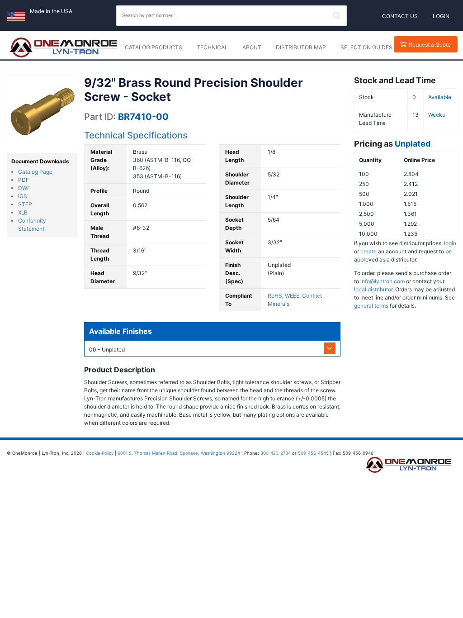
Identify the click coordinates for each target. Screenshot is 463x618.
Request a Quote (430, 44)
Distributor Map (301, 47)
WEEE (292, 295)
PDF (23, 179)
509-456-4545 (313, 453)
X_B (23, 212)
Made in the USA (51, 11)
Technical (212, 47)
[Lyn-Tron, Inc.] (64, 47)
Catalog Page (35, 171)
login (450, 243)
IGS (22, 196)
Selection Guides (366, 47)
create (368, 251)
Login (441, 16)
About (251, 47)
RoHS (275, 295)
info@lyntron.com (382, 281)
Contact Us (400, 16)
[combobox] (231, 15)
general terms (371, 305)
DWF (24, 188)
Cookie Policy (99, 453)
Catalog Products (153, 47)
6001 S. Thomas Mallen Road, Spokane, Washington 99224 (179, 453)
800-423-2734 (275, 453)
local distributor (373, 289)
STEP (25, 204)
